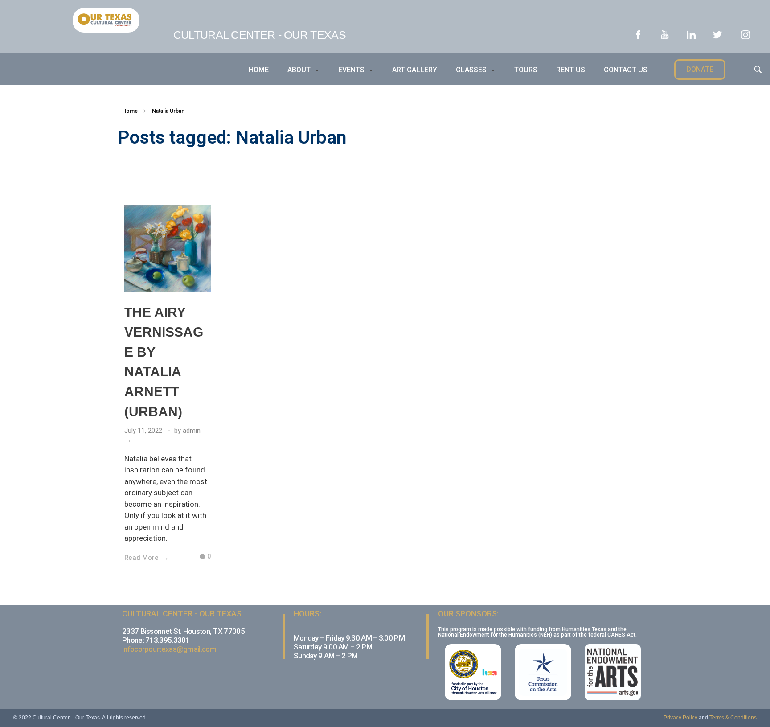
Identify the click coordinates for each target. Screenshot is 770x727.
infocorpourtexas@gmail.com (169, 649)
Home (130, 111)
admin (192, 431)
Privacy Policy (680, 718)
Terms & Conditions (733, 718)
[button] (699, 69)
